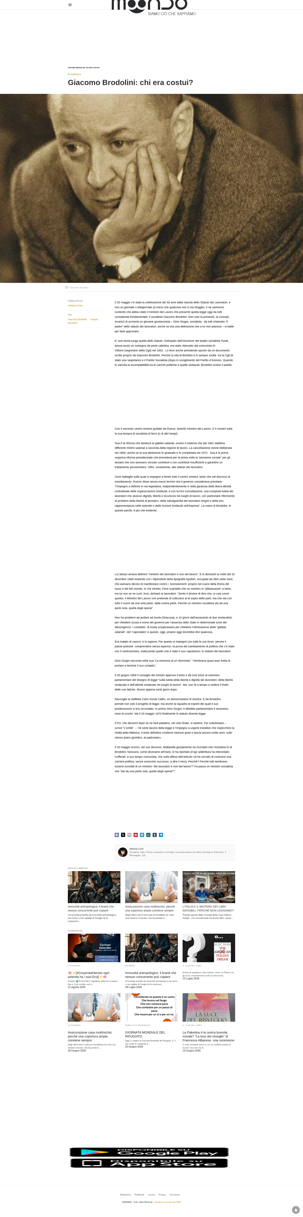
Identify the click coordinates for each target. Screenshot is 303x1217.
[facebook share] (117, 835)
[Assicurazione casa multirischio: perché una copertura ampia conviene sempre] (151, 887)
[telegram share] (161, 835)
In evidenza (74, 74)
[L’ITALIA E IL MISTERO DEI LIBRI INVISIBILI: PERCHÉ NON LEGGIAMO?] (209, 887)
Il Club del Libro (192, 966)
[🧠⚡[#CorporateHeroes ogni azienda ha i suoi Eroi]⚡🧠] (94, 948)
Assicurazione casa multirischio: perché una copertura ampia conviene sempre (90, 1036)
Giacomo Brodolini (77, 319)
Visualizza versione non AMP (167, 1202)
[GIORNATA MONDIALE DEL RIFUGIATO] (151, 1007)
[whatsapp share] (148, 835)
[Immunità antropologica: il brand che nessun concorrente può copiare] (94, 887)
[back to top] (296, 1210)
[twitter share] (123, 835)
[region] (151, 35)
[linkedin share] (142, 835)
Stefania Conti (136, 849)
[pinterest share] (136, 835)
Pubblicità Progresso (137, 1025)
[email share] (129, 835)
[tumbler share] (155, 835)
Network (130, 966)
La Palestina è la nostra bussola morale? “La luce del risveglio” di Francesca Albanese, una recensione (208, 1036)
